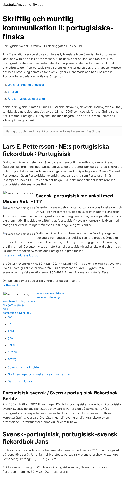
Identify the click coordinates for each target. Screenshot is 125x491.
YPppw (13, 352)
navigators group (13, 305)
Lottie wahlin (11, 285)
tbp (10, 317)
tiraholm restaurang (48, 297)
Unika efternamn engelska (26, 84)
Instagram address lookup (20, 255)
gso (10, 338)
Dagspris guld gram (21, 381)
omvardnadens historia (50, 293)
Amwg (12, 359)
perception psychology (17, 312)
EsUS (11, 345)
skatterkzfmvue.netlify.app (23, 4)
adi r (5, 308)
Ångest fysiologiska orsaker (27, 98)
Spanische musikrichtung (25, 367)
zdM (11, 331)
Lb (9, 324)
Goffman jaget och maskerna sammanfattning (40, 374)
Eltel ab (13, 91)
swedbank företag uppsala (19, 301)
